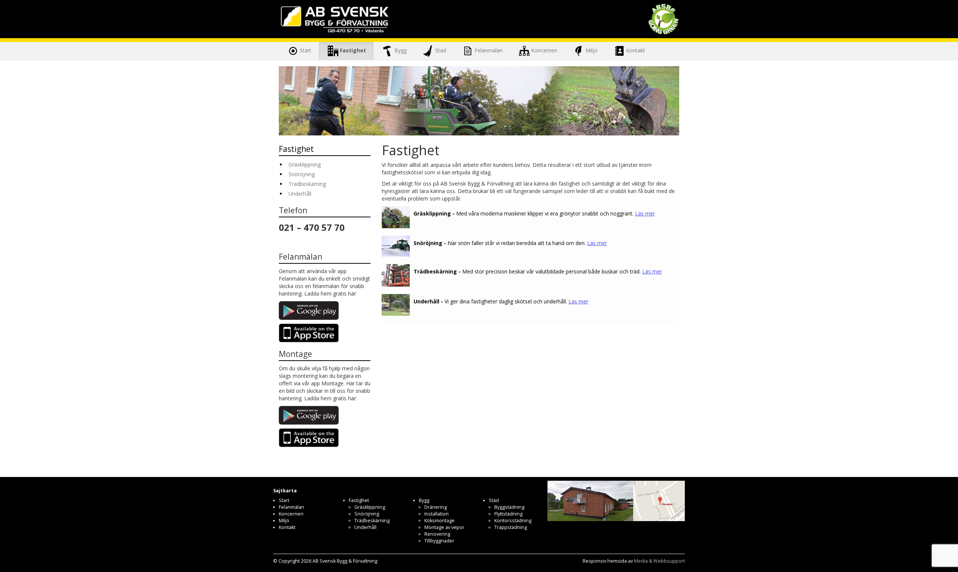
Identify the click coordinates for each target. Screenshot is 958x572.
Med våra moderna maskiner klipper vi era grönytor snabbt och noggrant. (534, 213)
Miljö (592, 49)
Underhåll (300, 193)
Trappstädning (510, 527)
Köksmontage (439, 520)
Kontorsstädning (512, 520)
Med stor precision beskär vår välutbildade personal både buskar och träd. (538, 271)
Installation (436, 514)
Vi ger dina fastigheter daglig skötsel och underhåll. (501, 301)
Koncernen (544, 49)
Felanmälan (489, 49)
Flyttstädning (508, 514)
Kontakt (635, 49)
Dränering (435, 507)
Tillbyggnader (439, 541)
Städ (440, 49)
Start (305, 49)
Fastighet (353, 49)
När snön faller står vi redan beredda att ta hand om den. (510, 243)
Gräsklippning (305, 164)
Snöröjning (302, 174)
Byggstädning (509, 507)
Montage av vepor (444, 527)
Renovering (437, 534)
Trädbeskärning (307, 183)
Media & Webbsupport (659, 561)
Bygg (400, 49)
